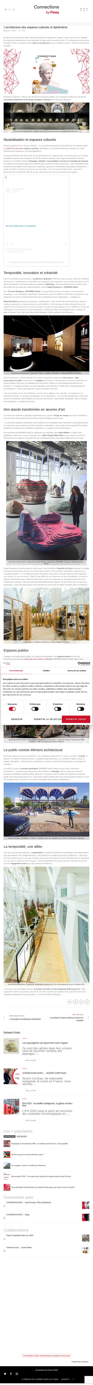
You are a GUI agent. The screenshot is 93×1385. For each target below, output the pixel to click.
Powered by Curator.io (80, 1362)
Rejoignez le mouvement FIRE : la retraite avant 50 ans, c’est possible (39, 1144)
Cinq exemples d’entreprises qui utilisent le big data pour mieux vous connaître (43, 1187)
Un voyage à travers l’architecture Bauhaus (28, 1165)
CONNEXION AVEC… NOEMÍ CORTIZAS (44, 1073)
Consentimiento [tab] (16, 671)
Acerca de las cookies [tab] (77, 671)
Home (14, 31)
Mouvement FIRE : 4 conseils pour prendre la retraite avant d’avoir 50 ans (41, 1176)
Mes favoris (22, 1136)
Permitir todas (76, 719)
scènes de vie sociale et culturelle (38, 659)
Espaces (7, 31)
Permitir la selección (47, 719)
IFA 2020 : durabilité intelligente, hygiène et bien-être (47, 1104)
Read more (31, 1060)
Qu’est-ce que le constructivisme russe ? (27, 1154)
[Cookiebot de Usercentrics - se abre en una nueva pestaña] (79, 663)
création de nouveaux (22, 148)
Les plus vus (9, 1136)
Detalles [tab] (46, 671)
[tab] (10, 1137)
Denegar (17, 719)
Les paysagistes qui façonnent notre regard (45, 1043)
